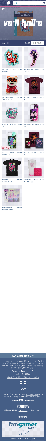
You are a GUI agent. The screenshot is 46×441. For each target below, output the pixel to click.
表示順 (27, 43)
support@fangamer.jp (23, 400)
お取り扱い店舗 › (23, 374)
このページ (23, 410)
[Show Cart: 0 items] (3, 9)
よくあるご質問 (32, 394)
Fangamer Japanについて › (23, 371)
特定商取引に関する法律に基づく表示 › (23, 377)
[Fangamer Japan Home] (8, 3)
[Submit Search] (44, 3)
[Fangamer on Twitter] (21, 382)
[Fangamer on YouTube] (25, 382)
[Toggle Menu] (3, 3)
